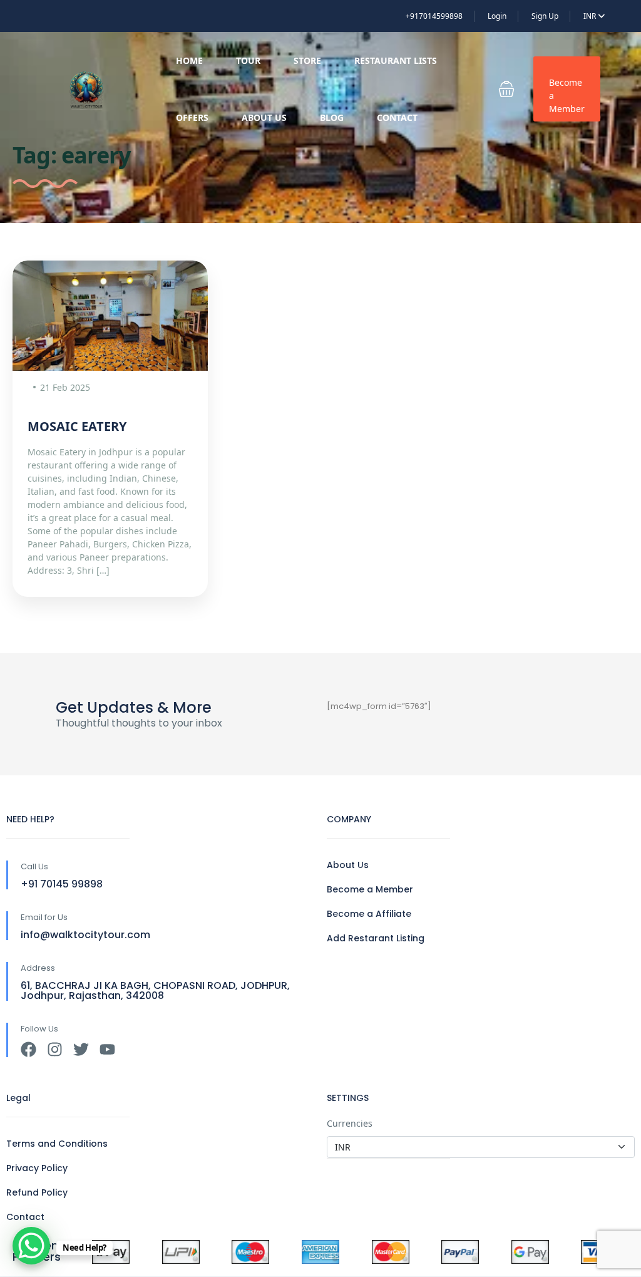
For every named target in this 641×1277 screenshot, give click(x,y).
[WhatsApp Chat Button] (31, 1245)
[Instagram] (55, 1049)
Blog (332, 117)
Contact (397, 117)
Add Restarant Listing (375, 938)
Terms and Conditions (57, 1143)
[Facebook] (28, 1049)
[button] (506, 89)
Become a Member (567, 95)
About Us (264, 117)
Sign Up (544, 16)
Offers (192, 117)
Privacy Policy (37, 1168)
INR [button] (590, 16)
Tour (248, 60)
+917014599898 (434, 16)
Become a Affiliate (369, 913)
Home (189, 60)
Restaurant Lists (395, 60)
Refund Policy (37, 1192)
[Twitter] (81, 1049)
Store (307, 60)
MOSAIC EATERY (77, 426)
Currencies (349, 1123)
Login (497, 16)
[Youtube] (107, 1049)
